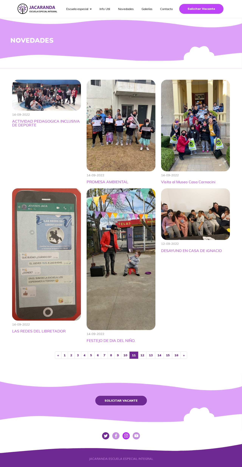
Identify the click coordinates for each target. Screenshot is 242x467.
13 (151, 355)
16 (176, 355)
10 (125, 355)
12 (142, 355)
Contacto (166, 8)
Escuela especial (77, 8)
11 (134, 355)
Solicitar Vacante (201, 9)
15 (168, 355)
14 (159, 355)
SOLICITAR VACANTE (121, 400)
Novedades (126, 8)
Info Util (104, 8)
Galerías (147, 8)
